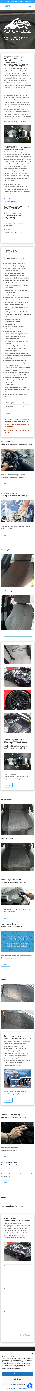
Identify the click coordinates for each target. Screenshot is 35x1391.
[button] (30, 1386)
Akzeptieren (17, 1374)
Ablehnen (17, 1379)
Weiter (27, 1335)
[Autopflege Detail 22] (17, 1266)
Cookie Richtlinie (10, 1388)
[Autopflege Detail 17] (17, 1311)
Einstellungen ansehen (17, 1384)
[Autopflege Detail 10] (17, 709)
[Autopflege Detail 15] (17, 732)
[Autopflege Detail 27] (17, 664)
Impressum (26, 1388)
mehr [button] (5, 483)
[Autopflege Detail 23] (17, 686)
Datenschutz (19, 1388)
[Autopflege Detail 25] (17, 1288)
